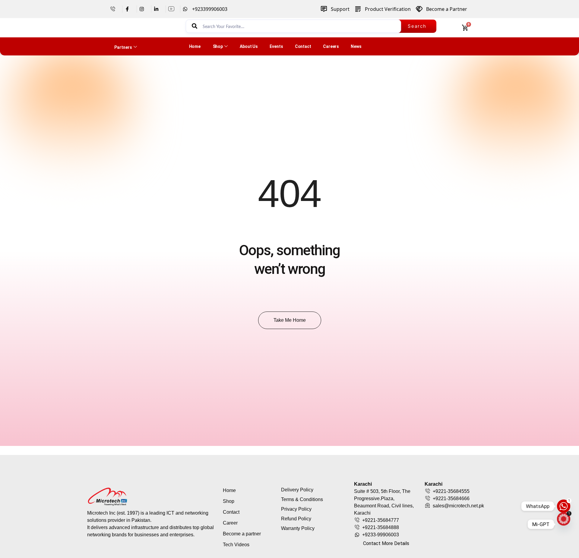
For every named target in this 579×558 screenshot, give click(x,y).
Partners (123, 47)
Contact (303, 46)
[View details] (115, 9)
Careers (331, 46)
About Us (249, 46)
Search (417, 26)
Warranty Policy (298, 528)
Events (276, 46)
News (356, 46)
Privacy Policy (296, 509)
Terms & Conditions (302, 499)
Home (195, 46)
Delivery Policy (297, 489)
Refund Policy (296, 518)
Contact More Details (386, 543)
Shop (218, 46)
